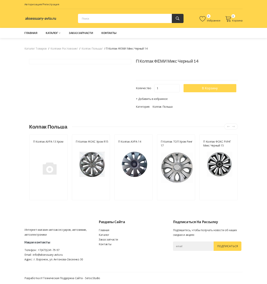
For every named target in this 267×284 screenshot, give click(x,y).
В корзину (210, 88)
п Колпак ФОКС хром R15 (92, 141)
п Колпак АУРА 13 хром (48, 141)
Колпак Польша (162, 106)
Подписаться (227, 246)
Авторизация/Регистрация (41, 4)
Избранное (213, 20)
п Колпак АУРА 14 (129, 141)
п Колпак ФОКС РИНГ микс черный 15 (217, 143)
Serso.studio (92, 278)
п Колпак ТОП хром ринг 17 (177, 143)
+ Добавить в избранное (152, 99)
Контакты (108, 33)
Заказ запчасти (81, 33)
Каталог (52, 33)
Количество (143, 88)
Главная (30, 33)
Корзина (237, 20)
